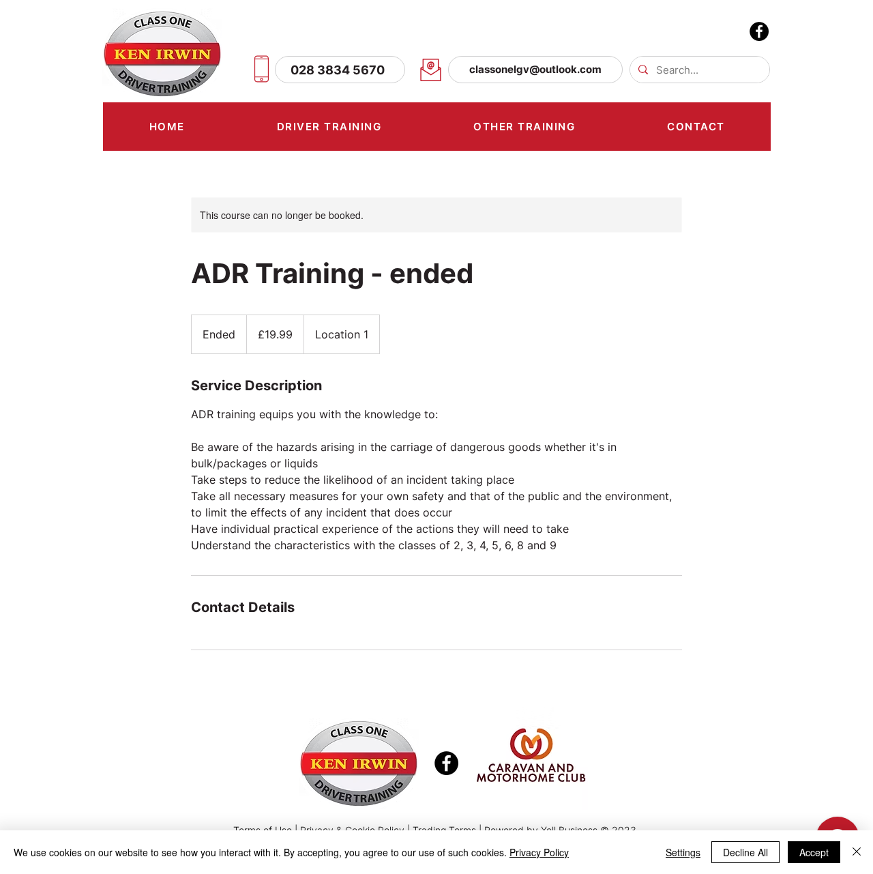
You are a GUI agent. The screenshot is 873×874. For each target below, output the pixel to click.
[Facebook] (759, 31)
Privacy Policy (539, 852)
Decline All (745, 852)
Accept (814, 852)
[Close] (856, 852)
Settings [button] (683, 852)
